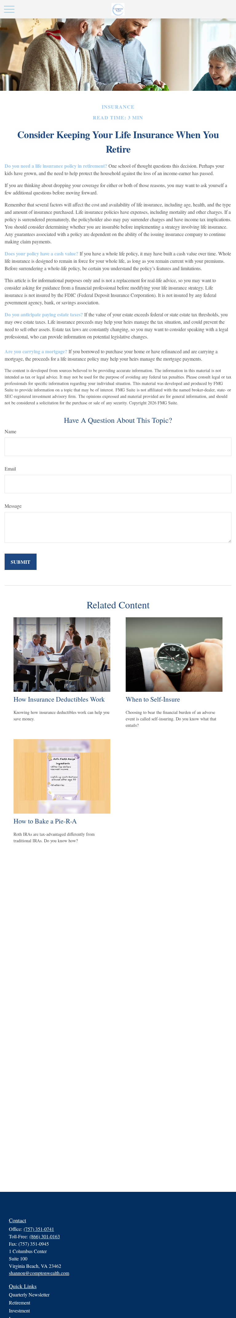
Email (10, 468)
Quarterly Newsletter (29, 1294)
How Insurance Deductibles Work (59, 699)
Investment (19, 1310)
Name (10, 431)
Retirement (19, 1302)
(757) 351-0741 (39, 1229)
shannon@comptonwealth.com (39, 1273)
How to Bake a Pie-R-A (45, 820)
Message (13, 506)
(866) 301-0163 (45, 1236)
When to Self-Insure (153, 699)
